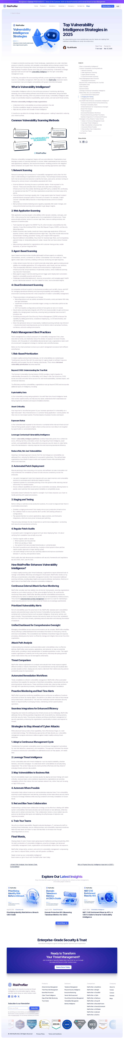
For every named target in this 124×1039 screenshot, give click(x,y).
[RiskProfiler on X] (19, 996)
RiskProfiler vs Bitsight (93, 989)
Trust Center (45, 1001)
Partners (112, 995)
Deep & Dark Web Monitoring (50, 998)
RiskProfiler (52, 80)
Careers (112, 990)
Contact (112, 992)
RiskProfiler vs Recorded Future (95, 1003)
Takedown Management (71, 987)
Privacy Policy (40, 1034)
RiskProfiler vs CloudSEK (93, 992)
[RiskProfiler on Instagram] (12, 996)
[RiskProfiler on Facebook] (15, 996)
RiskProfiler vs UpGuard (93, 1012)
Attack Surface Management (50, 987)
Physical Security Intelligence (72, 989)
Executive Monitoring (70, 992)
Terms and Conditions (55, 1034)
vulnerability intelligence (39, 71)
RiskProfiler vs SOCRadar (94, 1009)
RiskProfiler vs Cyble (92, 995)
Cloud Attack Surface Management (74, 998)
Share (82, 142)
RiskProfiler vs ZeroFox (93, 1014)
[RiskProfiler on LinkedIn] (9, 996)
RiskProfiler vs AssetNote (94, 987)
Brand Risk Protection (48, 992)
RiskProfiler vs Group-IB (93, 1001)
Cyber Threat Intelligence (49, 995)
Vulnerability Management (71, 1001)
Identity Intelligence (70, 1003)
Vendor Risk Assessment (71, 995)
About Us (112, 987)
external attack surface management (32, 599)
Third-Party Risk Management (50, 989)
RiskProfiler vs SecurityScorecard (96, 1006)
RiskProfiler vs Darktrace (93, 998)
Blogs (111, 998)
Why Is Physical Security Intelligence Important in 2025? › (96, 864)
